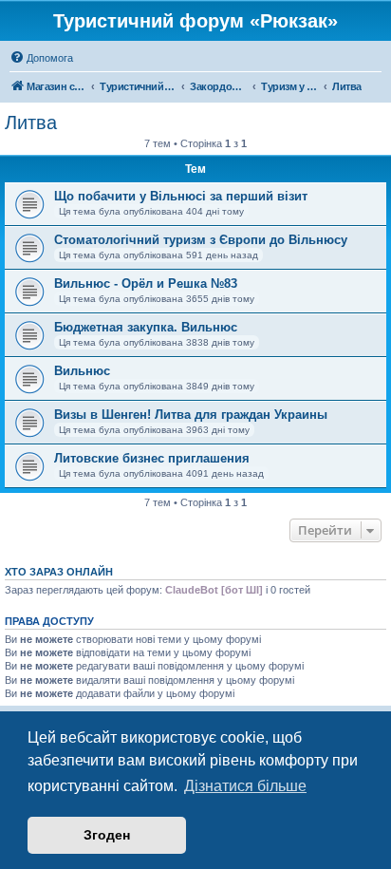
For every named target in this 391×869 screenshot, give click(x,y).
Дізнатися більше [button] (245, 786)
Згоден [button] (107, 834)
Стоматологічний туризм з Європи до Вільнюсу (200, 240)
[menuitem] (41, 58)
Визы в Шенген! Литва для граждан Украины (190, 414)
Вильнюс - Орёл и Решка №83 (145, 283)
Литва (31, 122)
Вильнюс (82, 371)
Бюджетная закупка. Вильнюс (145, 327)
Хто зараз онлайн (59, 571)
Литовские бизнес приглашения (152, 458)
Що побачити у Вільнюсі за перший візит (180, 196)
